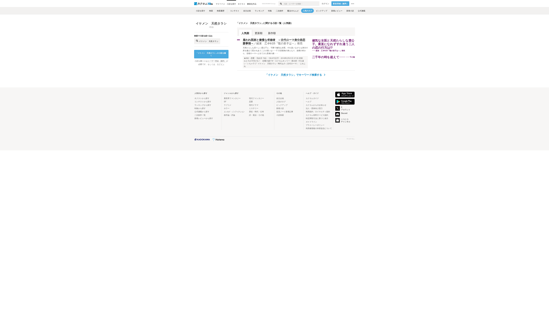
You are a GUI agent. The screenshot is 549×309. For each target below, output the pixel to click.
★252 (246, 58)
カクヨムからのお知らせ (316, 105)
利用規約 (309, 111)
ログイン (325, 3)
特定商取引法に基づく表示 (317, 118)
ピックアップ (282, 105)
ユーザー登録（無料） (217, 61)
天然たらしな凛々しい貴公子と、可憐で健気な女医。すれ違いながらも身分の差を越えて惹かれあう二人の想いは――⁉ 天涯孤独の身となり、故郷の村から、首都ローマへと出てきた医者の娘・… (275, 50)
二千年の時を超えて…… (328, 57)
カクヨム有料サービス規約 (317, 115)
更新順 (258, 33)
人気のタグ (281, 101)
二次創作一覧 (200, 115)
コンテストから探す (202, 101)
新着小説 (280, 108)
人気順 (245, 33)
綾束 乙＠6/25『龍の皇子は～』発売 (279, 43)
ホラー (226, 108)
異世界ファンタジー (232, 98)
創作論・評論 (229, 115)
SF (225, 101)
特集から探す (200, 108)
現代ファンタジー (256, 98)
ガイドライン (311, 121)
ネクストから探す (201, 98)
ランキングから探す (202, 105)
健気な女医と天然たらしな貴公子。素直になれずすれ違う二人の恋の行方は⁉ (333, 44)
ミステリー (253, 108)
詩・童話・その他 (256, 115)
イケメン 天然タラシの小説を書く (211, 54)
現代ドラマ (253, 105)
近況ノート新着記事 (284, 111)
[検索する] (280, 3)
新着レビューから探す (203, 118)
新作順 (272, 33)
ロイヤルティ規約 (322, 111)
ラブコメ (227, 105)
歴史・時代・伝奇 (256, 111)
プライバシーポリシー (315, 125)
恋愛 (252, 58)
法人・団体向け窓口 (314, 108)
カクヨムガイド (312, 98)
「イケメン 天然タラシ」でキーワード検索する (294, 74)
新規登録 (341, 3)
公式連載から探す (201, 111)
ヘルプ (308, 101)
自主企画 (280, 98)
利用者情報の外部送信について (319, 128)
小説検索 (280, 115)
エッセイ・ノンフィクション (234, 111)
